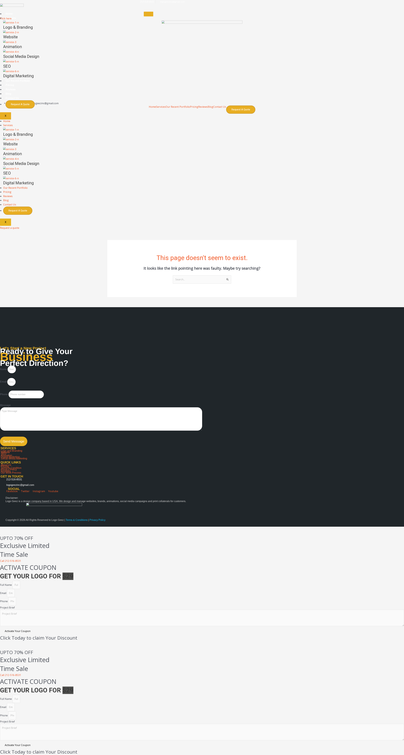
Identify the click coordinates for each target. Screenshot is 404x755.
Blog (8, 93)
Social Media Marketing (14, 458)
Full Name (6, 585)
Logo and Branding (11, 450)
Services (161, 106)
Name (4, 369)
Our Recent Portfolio (18, 80)
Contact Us (12, 98)
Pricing (10, 85)
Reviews (11, 89)
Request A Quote (20, 104)
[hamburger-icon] (148, 14)
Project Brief (7, 607)
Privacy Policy (97, 520)
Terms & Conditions (77, 520)
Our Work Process (11, 472)
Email (3, 381)
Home (9, 13)
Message (5, 405)
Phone (4, 394)
